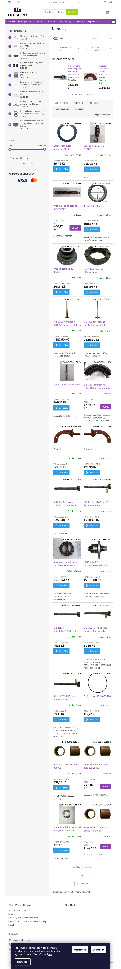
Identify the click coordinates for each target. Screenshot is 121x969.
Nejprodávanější (62, 109)
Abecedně (79, 109)
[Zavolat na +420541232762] (12, 2)
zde (50, 954)
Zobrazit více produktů (80, 94)
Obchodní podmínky (58, 2)
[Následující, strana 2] (82, 875)
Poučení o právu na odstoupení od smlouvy (27, 921)
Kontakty (12, 914)
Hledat (72, 12)
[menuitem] (19, 21)
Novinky (11, 925)
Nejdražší (94, 102)
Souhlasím (98, 949)
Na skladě (20, 158)
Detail (75, 228)
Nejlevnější (79, 102)
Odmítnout (80, 949)
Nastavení (22, 962)
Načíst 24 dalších (82, 867)
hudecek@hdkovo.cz (22, 940)
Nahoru (84, 883)
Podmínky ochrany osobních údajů (23, 917)
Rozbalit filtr (26, 163)
